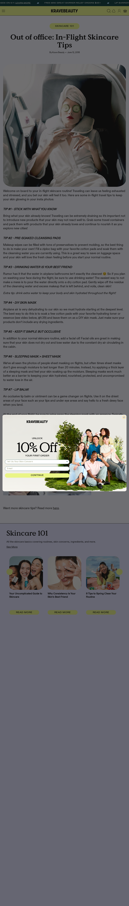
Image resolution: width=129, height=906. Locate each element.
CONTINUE (37, 475)
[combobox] (36, 462)
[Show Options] (67, 462)
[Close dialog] (124, 417)
